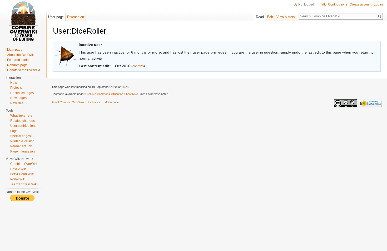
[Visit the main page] (23, 21)
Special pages (20, 136)
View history (285, 17)
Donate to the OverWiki (23, 70)
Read (260, 17)
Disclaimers (94, 102)
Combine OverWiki (23, 164)
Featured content (19, 60)
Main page (14, 49)
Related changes (22, 121)
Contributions (337, 4)
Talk (323, 4)
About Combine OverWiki (68, 102)
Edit (270, 17)
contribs (138, 66)
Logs (13, 131)
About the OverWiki (20, 55)
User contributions (23, 126)
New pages (18, 98)
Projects (16, 88)
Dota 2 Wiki (18, 169)
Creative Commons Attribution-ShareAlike (111, 94)
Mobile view (112, 102)
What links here (21, 115)
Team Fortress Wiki (23, 184)
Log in (378, 4)
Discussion (75, 17)
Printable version (22, 141)
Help (13, 83)
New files (16, 103)
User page (56, 17)
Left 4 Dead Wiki (22, 174)
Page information (22, 151)
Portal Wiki (18, 179)
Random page (17, 65)
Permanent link (21, 146)
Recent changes (22, 93)
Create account (360, 4)
